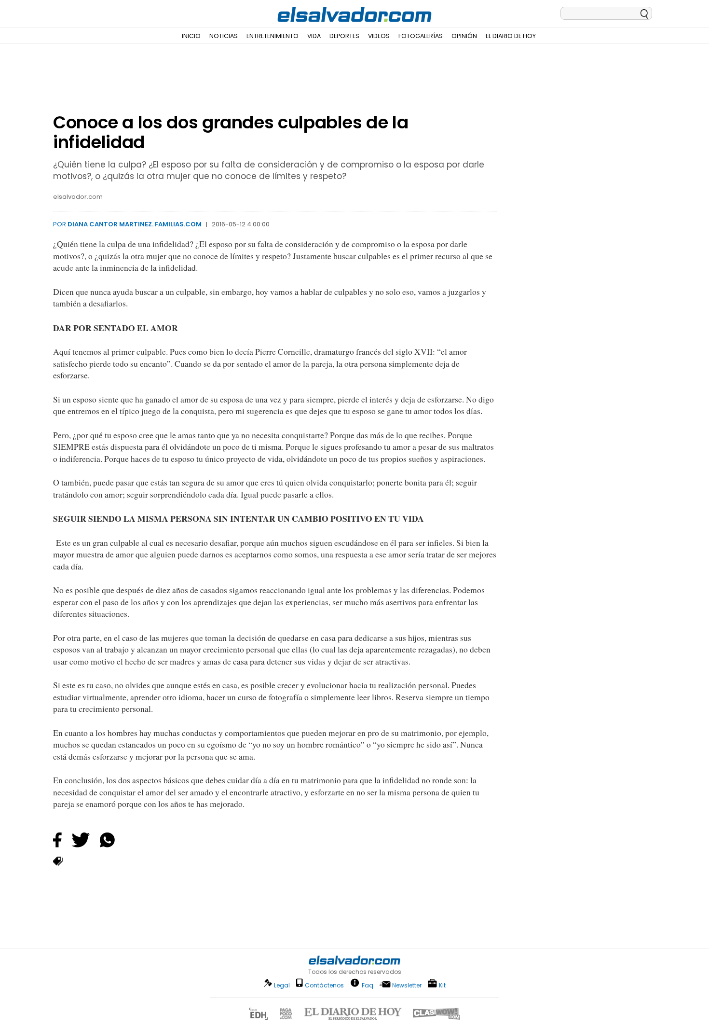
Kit (442, 984)
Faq (367, 984)
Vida (314, 36)
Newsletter (407, 985)
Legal (282, 985)
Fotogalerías (420, 36)
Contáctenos (324, 985)
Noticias (223, 36)
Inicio (191, 36)
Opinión (464, 36)
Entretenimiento (272, 36)
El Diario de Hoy (511, 36)
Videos (379, 36)
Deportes (344, 36)
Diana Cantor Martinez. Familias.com (135, 224)
